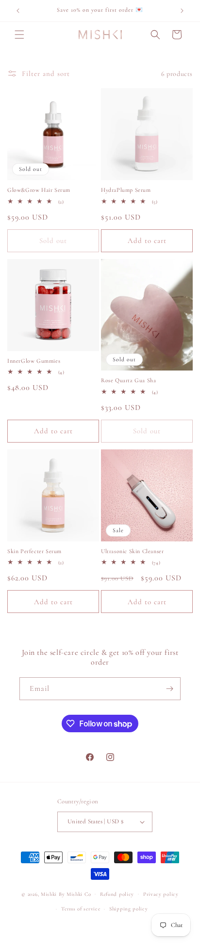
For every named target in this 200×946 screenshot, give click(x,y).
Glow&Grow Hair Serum (38, 189)
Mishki (50, 893)
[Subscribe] (169, 688)
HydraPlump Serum (126, 189)
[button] (19, 34)
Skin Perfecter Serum (34, 551)
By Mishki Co (75, 893)
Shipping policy (128, 909)
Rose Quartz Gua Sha (128, 380)
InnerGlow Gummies (33, 360)
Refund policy (117, 894)
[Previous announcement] (18, 10)
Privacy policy (161, 894)
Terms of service (80, 909)
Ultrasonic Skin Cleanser (132, 551)
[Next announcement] (182, 10)
